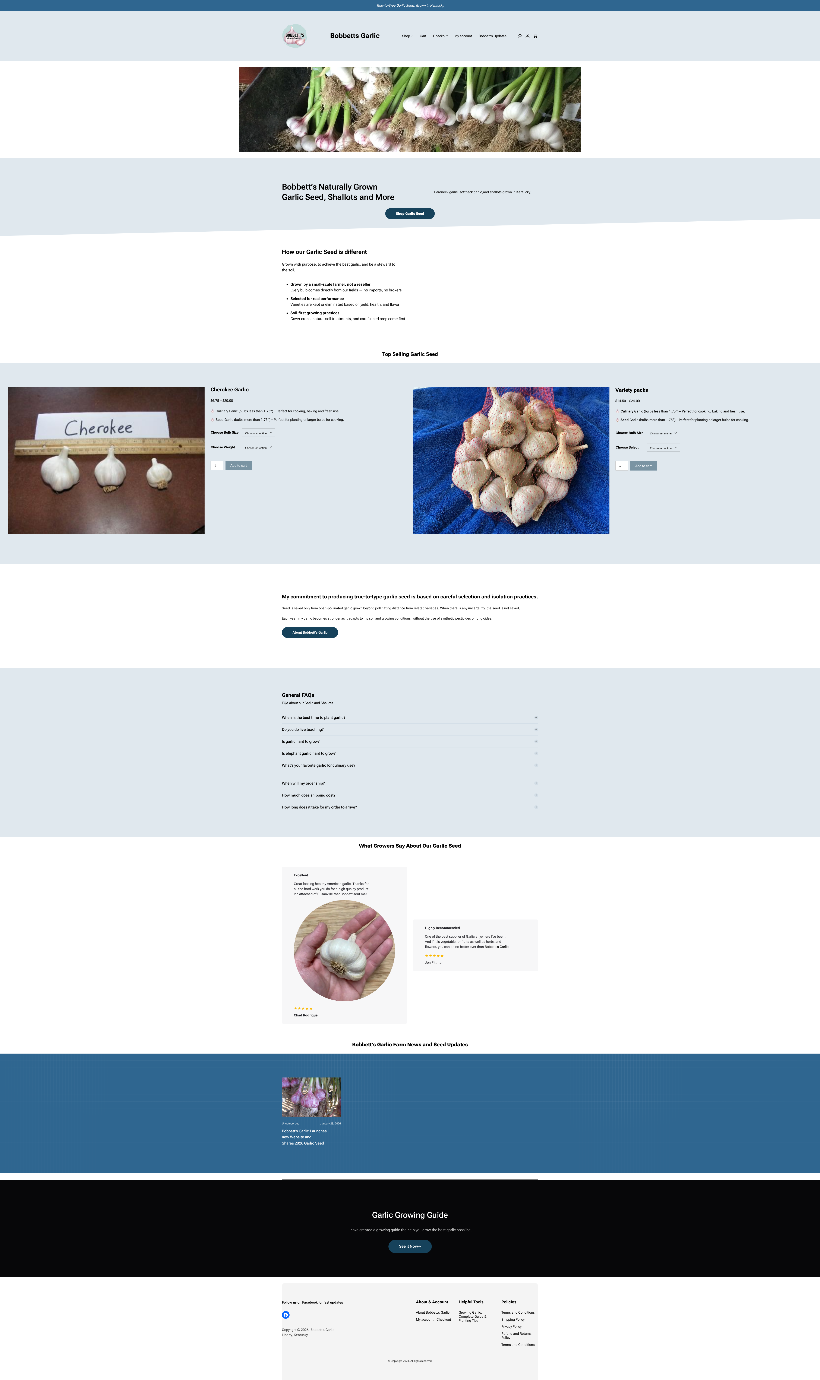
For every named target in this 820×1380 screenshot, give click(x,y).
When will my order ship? (303, 783)
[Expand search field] (520, 36)
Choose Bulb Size (225, 432)
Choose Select (627, 447)
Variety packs (631, 390)
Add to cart (238, 465)
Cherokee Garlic (230, 389)
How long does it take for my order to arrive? (319, 807)
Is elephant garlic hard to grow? (309, 753)
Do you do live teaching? (303, 729)
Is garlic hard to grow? (301, 741)
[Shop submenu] (412, 36)
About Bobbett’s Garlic (310, 632)
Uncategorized (290, 1123)
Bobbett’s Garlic (496, 947)
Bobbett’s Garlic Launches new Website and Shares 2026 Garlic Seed (304, 1137)
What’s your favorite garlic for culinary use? (318, 765)
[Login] (527, 36)
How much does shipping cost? (308, 795)
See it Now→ (410, 1246)
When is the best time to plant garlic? (314, 717)
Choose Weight (223, 447)
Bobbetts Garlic (355, 36)
